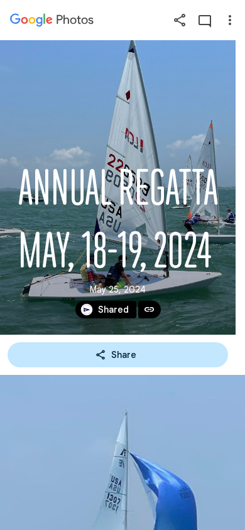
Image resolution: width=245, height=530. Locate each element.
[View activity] (204, 20)
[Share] (179, 20)
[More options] (229, 20)
